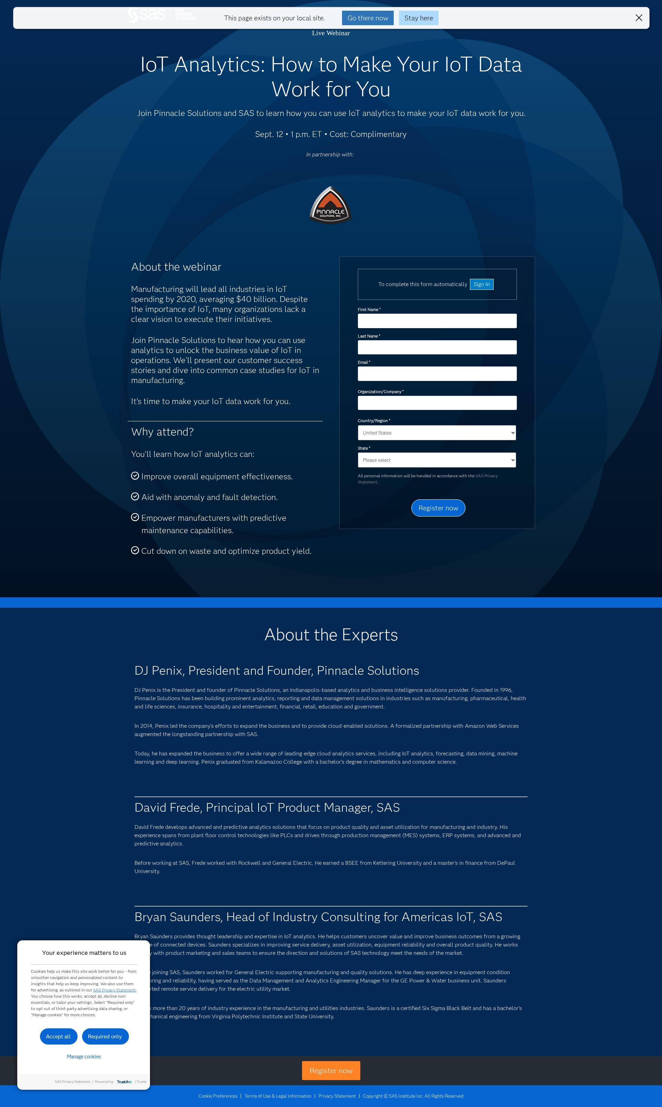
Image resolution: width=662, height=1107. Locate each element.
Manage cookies (84, 1057)
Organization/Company (380, 391)
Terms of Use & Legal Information (277, 1096)
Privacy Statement (337, 1096)
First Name (369, 309)
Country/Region (374, 420)
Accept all (58, 1036)
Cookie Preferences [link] (218, 1096)
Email (364, 362)
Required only (105, 1036)
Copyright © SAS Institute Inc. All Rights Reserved (413, 1096)
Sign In (482, 284)
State (364, 448)
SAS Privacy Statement (114, 989)
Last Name (369, 336)
